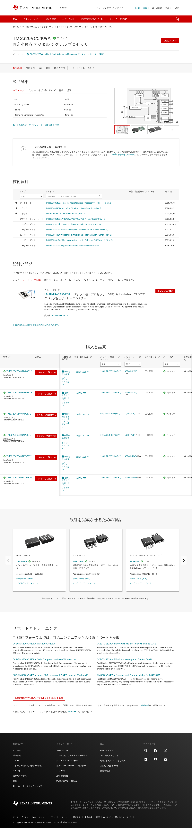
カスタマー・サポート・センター (71, 765)
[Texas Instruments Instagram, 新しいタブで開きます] (145, 752)
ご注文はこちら (170, 40)
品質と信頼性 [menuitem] (68, 19)
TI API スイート (106, 750)
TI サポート (73, 711)
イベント (17, 771)
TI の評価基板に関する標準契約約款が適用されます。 (36, 325)
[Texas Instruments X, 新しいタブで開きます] (165, 752)
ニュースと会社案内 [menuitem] (118, 19)
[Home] (32, 7)
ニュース (17, 760)
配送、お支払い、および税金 (113, 760)
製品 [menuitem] (15, 19)
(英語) (101, 54)
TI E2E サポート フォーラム (122, 155)
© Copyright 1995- (23, 822)
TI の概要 (17, 750)
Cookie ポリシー (39, 817)
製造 (15, 781)
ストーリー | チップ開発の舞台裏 (27, 765)
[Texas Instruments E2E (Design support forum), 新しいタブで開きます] (155, 760)
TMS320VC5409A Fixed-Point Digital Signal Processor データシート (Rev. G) (63, 54)
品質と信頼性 (62, 776)
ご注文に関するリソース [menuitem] (92, 19)
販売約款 (77, 817)
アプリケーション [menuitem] (31, 19)
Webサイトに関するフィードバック (119, 817)
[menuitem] (177, 19)
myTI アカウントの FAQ (66, 781)
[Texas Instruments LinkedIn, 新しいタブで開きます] (145, 760)
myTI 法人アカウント (109, 755)
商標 (98, 817)
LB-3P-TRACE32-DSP (57, 294)
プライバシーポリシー (59, 817)
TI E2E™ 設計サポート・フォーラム (71, 755)
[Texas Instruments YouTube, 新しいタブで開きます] (165, 760)
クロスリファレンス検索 (67, 760)
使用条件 (145, 705)
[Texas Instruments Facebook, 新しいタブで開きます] (155, 752)
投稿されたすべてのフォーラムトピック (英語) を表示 (39, 698)
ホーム (16, 27)
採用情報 (17, 755)
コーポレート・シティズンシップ (27, 786)
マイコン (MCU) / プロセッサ (35, 27)
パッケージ (61, 771)
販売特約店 (105, 771)
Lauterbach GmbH (60, 315)
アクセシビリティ (21, 817)
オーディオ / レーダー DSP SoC (98, 27)
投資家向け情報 (20, 776)
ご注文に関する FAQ (109, 765)
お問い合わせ (62, 750)
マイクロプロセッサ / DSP (66, 27)
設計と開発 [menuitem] (51, 19)
